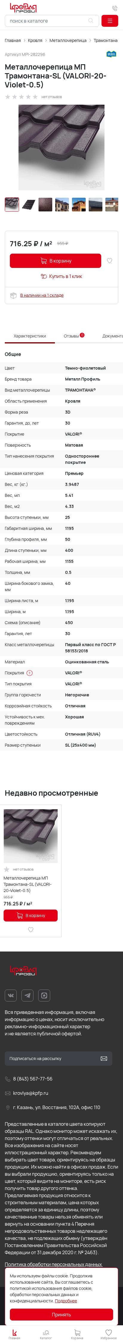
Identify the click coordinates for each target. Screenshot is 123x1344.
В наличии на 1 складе (42, 295)
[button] (110, 21)
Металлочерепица (68, 40)
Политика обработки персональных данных (54, 1264)
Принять (61, 1314)
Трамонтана (106, 40)
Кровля (35, 40)
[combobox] (52, 21)
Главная (13, 40)
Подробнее (66, 1301)
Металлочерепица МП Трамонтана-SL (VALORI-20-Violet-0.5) (28, 884)
